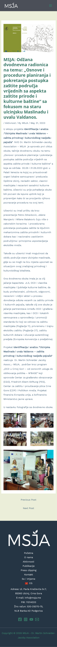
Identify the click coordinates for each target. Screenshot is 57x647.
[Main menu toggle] (50, 5)
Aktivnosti (28, 561)
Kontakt (28, 574)
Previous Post (28, 499)
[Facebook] (20, 619)
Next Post (28, 508)
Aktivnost (10, 123)
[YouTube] (31, 619)
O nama (28, 557)
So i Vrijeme (28, 578)
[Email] (37, 619)
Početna (28, 553)
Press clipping (28, 570)
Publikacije (29, 566)
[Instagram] (26, 619)
